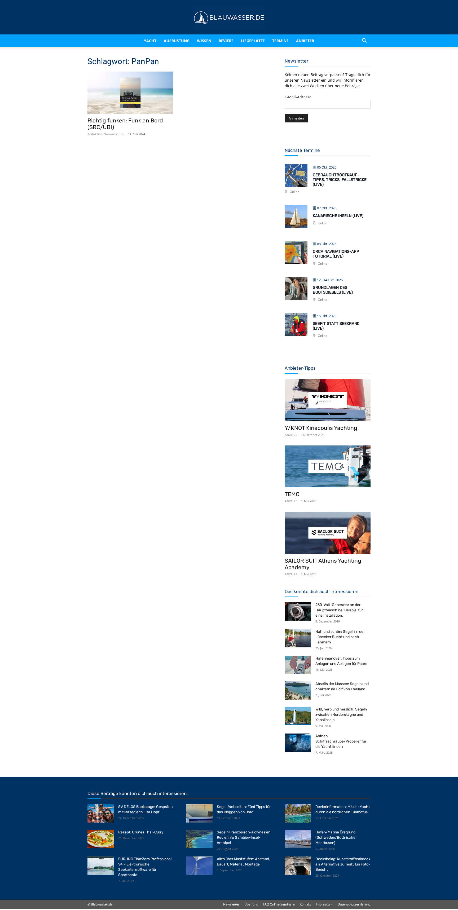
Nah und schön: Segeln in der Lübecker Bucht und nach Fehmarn (340, 636)
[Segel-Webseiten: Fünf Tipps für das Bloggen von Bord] (199, 813)
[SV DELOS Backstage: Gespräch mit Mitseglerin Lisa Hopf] (100, 813)
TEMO (292, 494)
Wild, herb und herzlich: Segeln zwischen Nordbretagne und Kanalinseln (341, 714)
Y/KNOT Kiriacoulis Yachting (321, 428)
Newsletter (231, 904)
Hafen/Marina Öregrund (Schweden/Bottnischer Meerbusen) (336, 837)
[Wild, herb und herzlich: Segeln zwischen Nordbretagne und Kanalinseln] (298, 716)
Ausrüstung (177, 40)
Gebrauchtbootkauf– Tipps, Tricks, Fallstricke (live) (340, 180)
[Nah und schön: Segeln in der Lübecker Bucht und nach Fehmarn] (298, 638)
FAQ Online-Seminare (279, 904)
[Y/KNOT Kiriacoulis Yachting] (328, 400)
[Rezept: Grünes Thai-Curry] (100, 839)
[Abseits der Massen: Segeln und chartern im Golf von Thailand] (298, 690)
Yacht (150, 40)
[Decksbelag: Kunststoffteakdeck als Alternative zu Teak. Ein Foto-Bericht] (298, 865)
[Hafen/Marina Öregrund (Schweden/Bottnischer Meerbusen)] (298, 839)
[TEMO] (328, 466)
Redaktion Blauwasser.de (105, 134)
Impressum (324, 904)
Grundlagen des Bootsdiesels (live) (333, 290)
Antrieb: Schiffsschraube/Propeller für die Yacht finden (340, 741)
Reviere (226, 40)
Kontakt (305, 904)
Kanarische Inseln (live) (338, 215)
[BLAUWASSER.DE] (229, 17)
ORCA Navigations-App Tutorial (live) (336, 254)
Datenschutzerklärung (354, 904)
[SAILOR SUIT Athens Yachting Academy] (328, 533)
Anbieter (305, 40)
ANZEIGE (291, 435)
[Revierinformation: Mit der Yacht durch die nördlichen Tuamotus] (298, 813)
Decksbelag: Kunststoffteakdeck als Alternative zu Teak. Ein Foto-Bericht (342, 864)
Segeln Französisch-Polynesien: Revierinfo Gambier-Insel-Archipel (244, 837)
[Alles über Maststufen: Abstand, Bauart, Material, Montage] (199, 865)
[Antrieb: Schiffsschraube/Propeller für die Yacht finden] (298, 743)
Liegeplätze (253, 40)
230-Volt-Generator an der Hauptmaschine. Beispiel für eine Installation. (339, 610)
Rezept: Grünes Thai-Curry (141, 832)
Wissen (204, 40)
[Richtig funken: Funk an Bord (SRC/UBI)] (130, 93)
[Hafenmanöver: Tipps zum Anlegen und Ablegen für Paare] (298, 665)
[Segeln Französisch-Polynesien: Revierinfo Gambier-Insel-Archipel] (199, 839)
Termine (280, 40)
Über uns (251, 904)
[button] (364, 40)
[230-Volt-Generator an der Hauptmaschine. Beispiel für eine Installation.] (298, 611)
